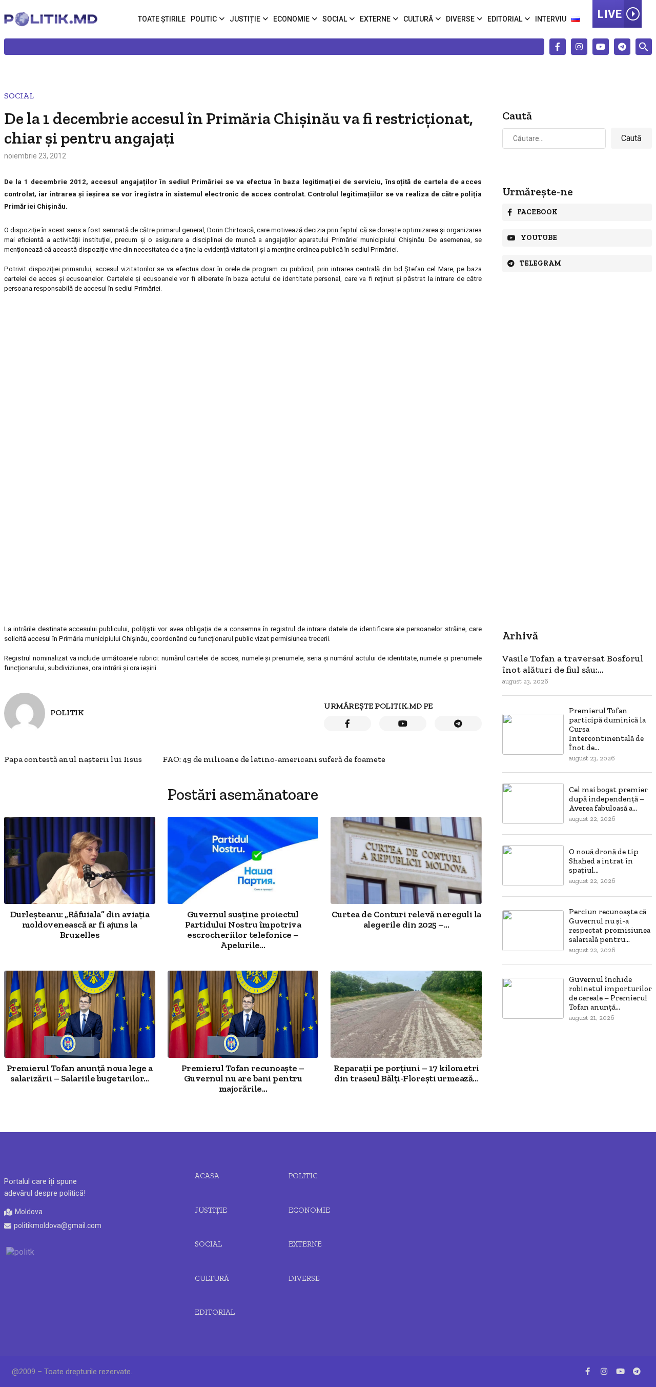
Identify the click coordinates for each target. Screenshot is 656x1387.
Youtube (539, 237)
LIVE (610, 14)
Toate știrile (162, 19)
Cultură (418, 19)
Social (334, 19)
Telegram (540, 263)
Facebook (537, 212)
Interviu (550, 19)
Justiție (245, 19)
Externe (375, 19)
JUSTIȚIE (211, 1210)
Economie (291, 19)
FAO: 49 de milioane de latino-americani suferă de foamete (273, 759)
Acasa (207, 1175)
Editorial (504, 19)
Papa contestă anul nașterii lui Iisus (73, 759)
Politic (204, 19)
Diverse (460, 19)
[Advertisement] (243, 368)
